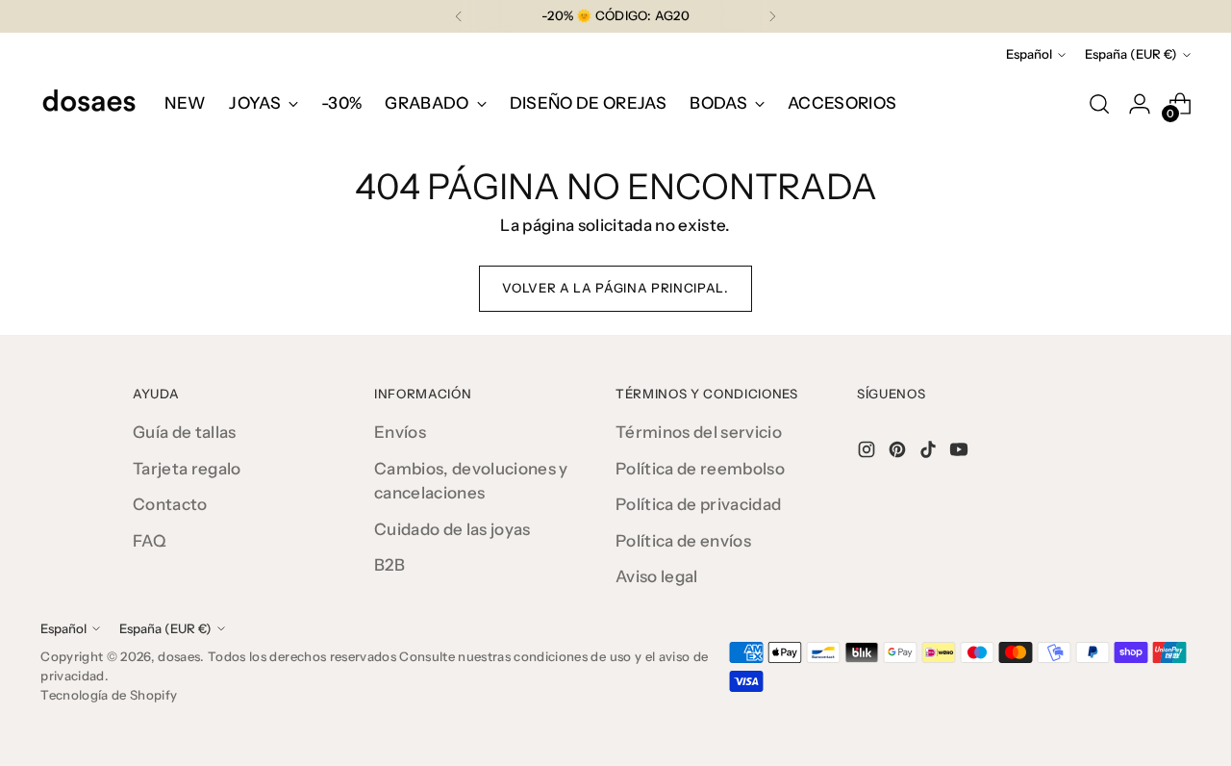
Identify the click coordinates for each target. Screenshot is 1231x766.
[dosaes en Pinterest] (899, 453)
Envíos (400, 432)
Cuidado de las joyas (452, 529)
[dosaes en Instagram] (868, 453)
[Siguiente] (772, 16)
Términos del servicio (699, 432)
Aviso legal (657, 576)
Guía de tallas (185, 432)
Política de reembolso (700, 468)
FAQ (149, 540)
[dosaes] (88, 104)
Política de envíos (683, 540)
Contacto (170, 504)
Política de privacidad (698, 504)
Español (1029, 54)
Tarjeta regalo (187, 468)
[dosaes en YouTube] (960, 453)
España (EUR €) (1131, 54)
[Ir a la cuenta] (1139, 104)
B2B (389, 564)
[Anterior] (459, 16)
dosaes (179, 656)
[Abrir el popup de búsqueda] (1099, 104)
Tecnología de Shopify (108, 694)
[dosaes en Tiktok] (930, 453)
